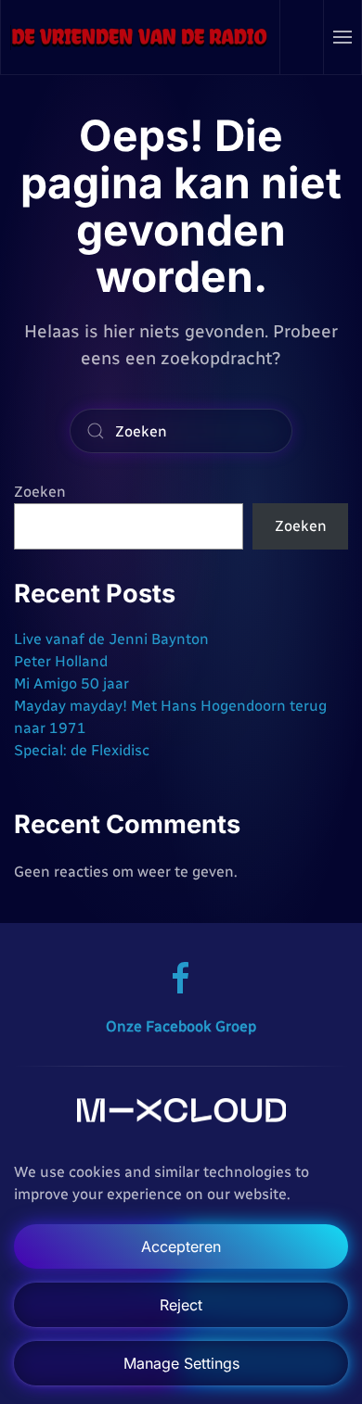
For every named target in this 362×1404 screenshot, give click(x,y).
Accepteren (181, 1246)
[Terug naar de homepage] (140, 37)
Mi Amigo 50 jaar (71, 683)
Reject (181, 1305)
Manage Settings (181, 1363)
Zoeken (40, 491)
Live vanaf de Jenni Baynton (111, 639)
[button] (343, 37)
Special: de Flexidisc (81, 750)
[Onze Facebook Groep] (181, 977)
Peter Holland (61, 661)
